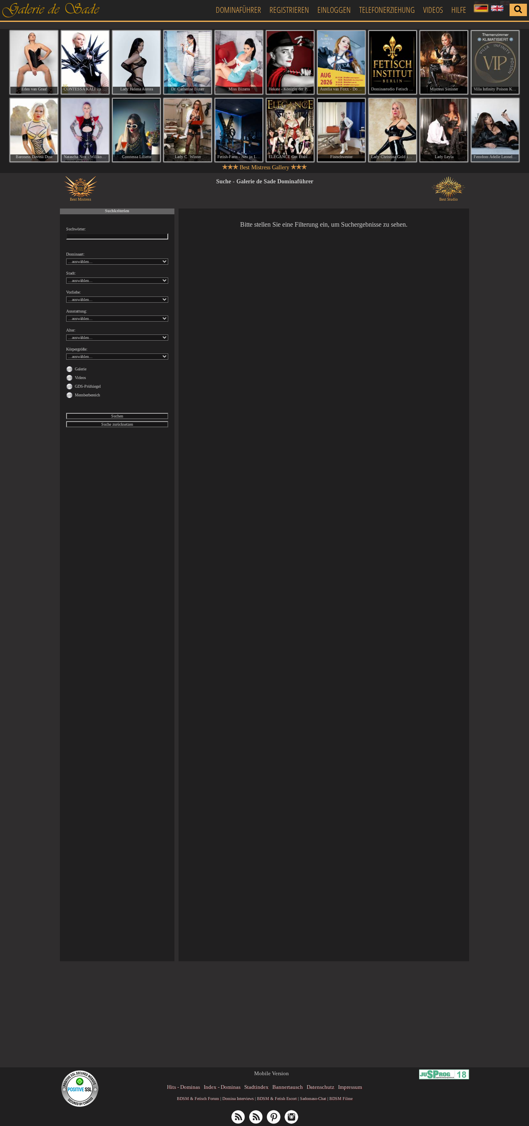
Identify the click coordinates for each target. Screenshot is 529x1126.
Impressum (350, 1087)
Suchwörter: (76, 229)
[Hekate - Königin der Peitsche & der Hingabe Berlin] (290, 62)
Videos (433, 9)
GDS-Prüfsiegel (88, 386)
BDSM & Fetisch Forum (198, 1098)
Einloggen (334, 9)
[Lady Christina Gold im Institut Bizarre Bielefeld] (392, 130)
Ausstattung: (76, 311)
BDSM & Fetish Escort (277, 1098)
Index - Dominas (222, 1087)
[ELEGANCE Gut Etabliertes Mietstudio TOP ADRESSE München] (290, 130)
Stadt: (71, 273)
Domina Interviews (238, 1098)
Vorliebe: (73, 292)
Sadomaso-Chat (313, 1098)
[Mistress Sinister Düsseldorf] (443, 62)
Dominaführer (238, 9)
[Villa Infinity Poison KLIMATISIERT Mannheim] (495, 62)
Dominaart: (75, 254)
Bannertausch (287, 1087)
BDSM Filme (341, 1098)
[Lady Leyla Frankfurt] (443, 130)
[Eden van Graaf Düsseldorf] (33, 62)
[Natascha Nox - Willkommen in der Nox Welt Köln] (85, 130)
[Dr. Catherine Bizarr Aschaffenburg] (187, 62)
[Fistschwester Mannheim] (341, 130)
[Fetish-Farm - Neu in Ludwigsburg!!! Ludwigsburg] (238, 130)
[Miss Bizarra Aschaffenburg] (238, 62)
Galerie (80, 369)
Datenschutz (320, 1087)
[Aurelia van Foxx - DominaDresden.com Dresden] (341, 62)
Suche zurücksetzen (117, 424)
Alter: (71, 330)
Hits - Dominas (183, 1087)
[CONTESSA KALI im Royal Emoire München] (85, 62)
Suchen (117, 416)
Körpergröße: (77, 349)
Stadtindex (256, 1087)
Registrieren (289, 9)
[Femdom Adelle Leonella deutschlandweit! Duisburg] (495, 130)
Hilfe (458, 9)
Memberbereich (87, 395)
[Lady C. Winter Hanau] (187, 130)
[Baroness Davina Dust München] (33, 130)
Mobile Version (271, 1073)
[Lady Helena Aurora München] (136, 62)
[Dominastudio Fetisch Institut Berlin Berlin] (392, 62)
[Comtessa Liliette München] (136, 130)
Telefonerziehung (387, 9)
